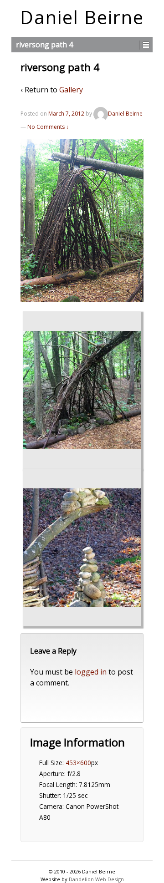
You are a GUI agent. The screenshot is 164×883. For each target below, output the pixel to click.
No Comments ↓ (48, 127)
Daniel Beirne (82, 17)
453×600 (78, 762)
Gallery (71, 90)
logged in (91, 672)
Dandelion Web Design (96, 879)
